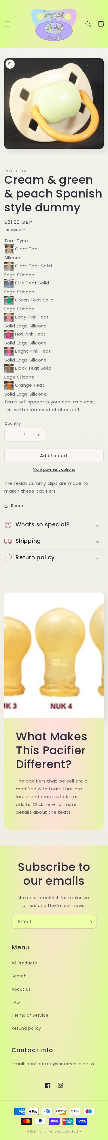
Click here (44, 804)
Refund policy (26, 1028)
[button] (7, 24)
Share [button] (17, 505)
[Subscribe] (90, 922)
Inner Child (44, 1131)
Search (19, 976)
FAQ (16, 1002)
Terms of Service (30, 1015)
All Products (24, 963)
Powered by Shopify (67, 1131)
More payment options (54, 469)
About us (21, 989)
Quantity (12, 423)
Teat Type (16, 241)
